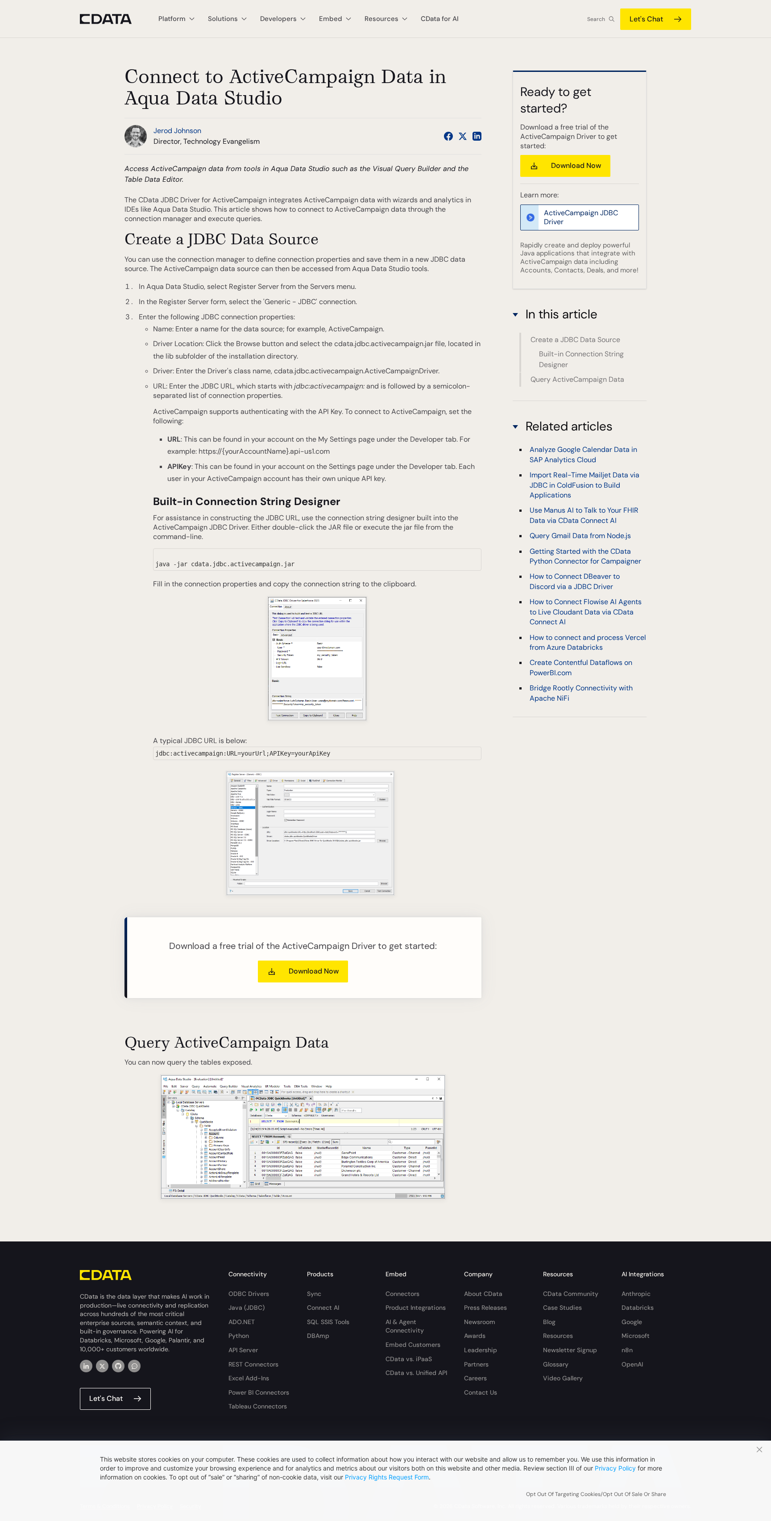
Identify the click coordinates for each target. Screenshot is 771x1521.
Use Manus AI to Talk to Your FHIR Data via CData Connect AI (584, 515)
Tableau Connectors (257, 1406)
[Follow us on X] (462, 136)
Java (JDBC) (246, 1308)
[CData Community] (134, 1366)
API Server (243, 1350)
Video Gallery (563, 1378)
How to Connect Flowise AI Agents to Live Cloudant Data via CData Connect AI (586, 612)
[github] (118, 1366)
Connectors (402, 1294)
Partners (476, 1364)
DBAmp (318, 1336)
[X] (102, 1366)
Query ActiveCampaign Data (577, 379)
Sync (314, 1294)
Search (596, 19)
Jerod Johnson (177, 130)
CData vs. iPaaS (409, 1359)
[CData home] (112, 19)
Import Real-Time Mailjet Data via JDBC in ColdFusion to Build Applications (584, 485)
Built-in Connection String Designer (581, 360)
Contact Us (480, 1392)
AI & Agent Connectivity (405, 1326)
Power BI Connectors (258, 1392)
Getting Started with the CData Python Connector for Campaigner (585, 555)
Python (238, 1336)
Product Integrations (416, 1308)
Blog (549, 1322)
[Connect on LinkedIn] (477, 136)
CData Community (570, 1294)
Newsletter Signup (570, 1350)
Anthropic (636, 1294)
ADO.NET (241, 1322)
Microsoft (636, 1336)
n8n (627, 1350)
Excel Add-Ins (248, 1378)
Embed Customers (413, 1345)
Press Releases (485, 1308)
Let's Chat (646, 19)
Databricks (638, 1308)
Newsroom (479, 1322)
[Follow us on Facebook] (448, 136)
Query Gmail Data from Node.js (580, 535)
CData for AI (440, 18)
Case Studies (562, 1308)
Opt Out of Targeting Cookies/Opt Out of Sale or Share (596, 1494)
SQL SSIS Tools (328, 1322)
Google (632, 1322)
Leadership (480, 1350)
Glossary (555, 1364)
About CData (483, 1294)
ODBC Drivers (248, 1294)
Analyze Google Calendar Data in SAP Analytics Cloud (583, 454)
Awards (474, 1336)
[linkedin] (86, 1366)
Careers (475, 1378)
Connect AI (323, 1308)
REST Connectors (253, 1364)
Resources (558, 1336)
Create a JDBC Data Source (575, 339)
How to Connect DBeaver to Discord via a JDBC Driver (575, 581)
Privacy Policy (615, 1468)
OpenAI (632, 1364)
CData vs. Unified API (416, 1373)
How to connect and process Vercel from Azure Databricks (588, 642)
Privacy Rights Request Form (387, 1477)
